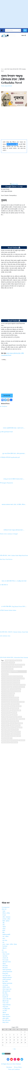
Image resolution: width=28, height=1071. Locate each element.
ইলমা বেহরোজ (5, 960)
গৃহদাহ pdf (13, 706)
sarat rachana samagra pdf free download (11, 691)
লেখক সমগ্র (4, 952)
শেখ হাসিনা (5, 1010)
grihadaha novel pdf (19, 664)
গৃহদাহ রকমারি (14, 712)
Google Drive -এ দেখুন (14, 186)
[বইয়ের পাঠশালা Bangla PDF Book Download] (8, 35)
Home (2, 69)
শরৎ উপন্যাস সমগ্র (5, 721)
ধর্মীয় (3, 923)
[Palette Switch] (2, 30)
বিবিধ (4, 932)
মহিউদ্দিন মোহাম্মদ (6, 987)
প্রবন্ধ (4, 928)
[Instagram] (15, 1059)
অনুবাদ (4, 911)
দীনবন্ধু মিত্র (5, 973)
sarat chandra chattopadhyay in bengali (10, 682)
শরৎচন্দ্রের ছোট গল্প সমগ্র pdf (7, 736)
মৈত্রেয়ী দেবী (5, 997)
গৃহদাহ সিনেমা (14, 714)
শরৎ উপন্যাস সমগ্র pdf (14, 721)
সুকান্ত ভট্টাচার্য (6, 1018)
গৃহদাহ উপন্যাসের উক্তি (14, 708)
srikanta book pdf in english (18, 701)
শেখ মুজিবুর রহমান (6, 1008)
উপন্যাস (2, 86)
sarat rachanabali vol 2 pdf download (10, 699)
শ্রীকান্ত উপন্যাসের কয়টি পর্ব (7, 738)
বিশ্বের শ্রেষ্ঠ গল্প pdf (17, 716)
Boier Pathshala (17, 1064)
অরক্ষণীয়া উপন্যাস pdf (6, 704)
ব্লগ (3, 950)
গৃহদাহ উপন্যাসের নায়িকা (16, 710)
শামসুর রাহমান (5, 1006)
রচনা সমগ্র (5, 940)
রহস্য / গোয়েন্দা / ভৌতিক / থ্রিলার (10, 944)
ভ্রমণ (4, 938)
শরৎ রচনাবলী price (5, 725)
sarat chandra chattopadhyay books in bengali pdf (13, 678)
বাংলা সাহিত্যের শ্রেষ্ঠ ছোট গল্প (7, 716)
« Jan (14, 1049)
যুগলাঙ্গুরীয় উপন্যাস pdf (20, 719)
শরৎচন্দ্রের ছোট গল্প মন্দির (6, 731)
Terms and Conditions (14, 1069)
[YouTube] (11, 1059)
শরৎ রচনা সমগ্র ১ (13, 723)
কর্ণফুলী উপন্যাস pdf (5, 706)
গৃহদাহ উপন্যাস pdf (5, 708)
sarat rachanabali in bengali (8, 693)
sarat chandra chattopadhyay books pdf (10, 680)
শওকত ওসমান (5, 1003)
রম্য (3, 942)
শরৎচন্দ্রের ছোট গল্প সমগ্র (15, 733)
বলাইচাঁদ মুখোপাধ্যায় (7, 979)
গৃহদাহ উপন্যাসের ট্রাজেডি (6, 710)
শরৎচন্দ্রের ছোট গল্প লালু (6, 733)
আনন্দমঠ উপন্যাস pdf (15, 704)
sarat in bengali (5, 689)
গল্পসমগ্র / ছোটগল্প (6, 919)
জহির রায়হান (5, 967)
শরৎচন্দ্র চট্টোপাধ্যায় (8, 86)
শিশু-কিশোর (5, 946)
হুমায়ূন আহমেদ (6, 1022)
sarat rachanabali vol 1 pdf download (10, 697)
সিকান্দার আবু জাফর (6, 1016)
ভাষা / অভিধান (5, 936)
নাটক (4, 925)
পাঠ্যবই (4, 926)
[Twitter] (22, 1059)
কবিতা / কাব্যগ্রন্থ (6, 917)
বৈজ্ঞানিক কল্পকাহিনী (6, 934)
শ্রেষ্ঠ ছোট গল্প (22, 740)
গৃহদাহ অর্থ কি (18, 706)
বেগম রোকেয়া (5, 985)
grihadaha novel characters (8, 664)
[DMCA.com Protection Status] (6, 1054)
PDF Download (11, 144)
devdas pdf (11, 662)
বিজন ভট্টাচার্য (5, 981)
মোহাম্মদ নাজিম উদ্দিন (7, 999)
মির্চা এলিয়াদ (5, 993)
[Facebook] (8, 1059)
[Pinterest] (18, 1059)
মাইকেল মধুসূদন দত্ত (7, 989)
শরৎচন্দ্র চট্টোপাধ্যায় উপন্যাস (15, 725)
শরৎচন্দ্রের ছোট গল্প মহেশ (16, 731)
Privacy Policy (18, 1067)
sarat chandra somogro (7, 687)
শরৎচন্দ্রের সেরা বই (17, 736)
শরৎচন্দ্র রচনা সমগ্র (18, 727)
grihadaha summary (6, 666)
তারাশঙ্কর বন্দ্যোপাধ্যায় (7, 971)
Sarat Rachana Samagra (15, 689)
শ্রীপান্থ (4, 1012)
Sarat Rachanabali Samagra (7, 695)
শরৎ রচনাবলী (20, 723)
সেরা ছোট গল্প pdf (14, 742)
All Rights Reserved (6, 1064)
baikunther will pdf (9, 660)
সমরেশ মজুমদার (6, 1014)
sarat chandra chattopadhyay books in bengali (12, 676)
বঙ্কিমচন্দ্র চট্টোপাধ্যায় (7, 977)
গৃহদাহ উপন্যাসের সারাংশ (6, 712)
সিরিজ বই (4, 948)
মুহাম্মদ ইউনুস (5, 995)
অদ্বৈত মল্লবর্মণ (6, 954)
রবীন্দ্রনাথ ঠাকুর (6, 1001)
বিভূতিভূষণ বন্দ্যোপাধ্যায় (7, 983)
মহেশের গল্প (4, 719)
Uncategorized (5, 907)
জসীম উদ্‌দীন (5, 965)
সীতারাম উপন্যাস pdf (5, 742)
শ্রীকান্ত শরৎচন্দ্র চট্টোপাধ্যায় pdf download (10, 740)
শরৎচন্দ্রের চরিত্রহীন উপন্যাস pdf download (10, 729)
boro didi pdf (5, 662)
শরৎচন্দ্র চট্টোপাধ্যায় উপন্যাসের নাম (7, 727)
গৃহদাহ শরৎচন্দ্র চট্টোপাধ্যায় (6, 714)
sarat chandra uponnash (19, 687)
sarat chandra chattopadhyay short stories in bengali (13, 684)
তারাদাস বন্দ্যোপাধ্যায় (7, 969)
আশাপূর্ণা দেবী (5, 958)
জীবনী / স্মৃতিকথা (6, 921)
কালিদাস (4, 964)
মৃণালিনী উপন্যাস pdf (11, 719)
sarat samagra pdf (6, 701)
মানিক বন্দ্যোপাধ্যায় (6, 991)
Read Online (13, 247)
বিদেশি (4, 930)
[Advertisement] (14, 14)
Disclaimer (9, 1067)
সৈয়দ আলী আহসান (6, 1020)
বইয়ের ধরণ (4, 909)
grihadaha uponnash (16, 666)
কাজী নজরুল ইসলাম (7, 962)
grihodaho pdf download (7, 669)
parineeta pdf (5, 674)
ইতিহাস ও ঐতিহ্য (6, 913)
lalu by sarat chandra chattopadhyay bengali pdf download (10, 672)
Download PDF (7, 395)
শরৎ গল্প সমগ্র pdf (5, 723)
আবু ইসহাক (5, 956)
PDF (25, 30)
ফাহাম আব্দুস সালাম (6, 975)
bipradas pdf (18, 660)
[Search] (19, 30)
